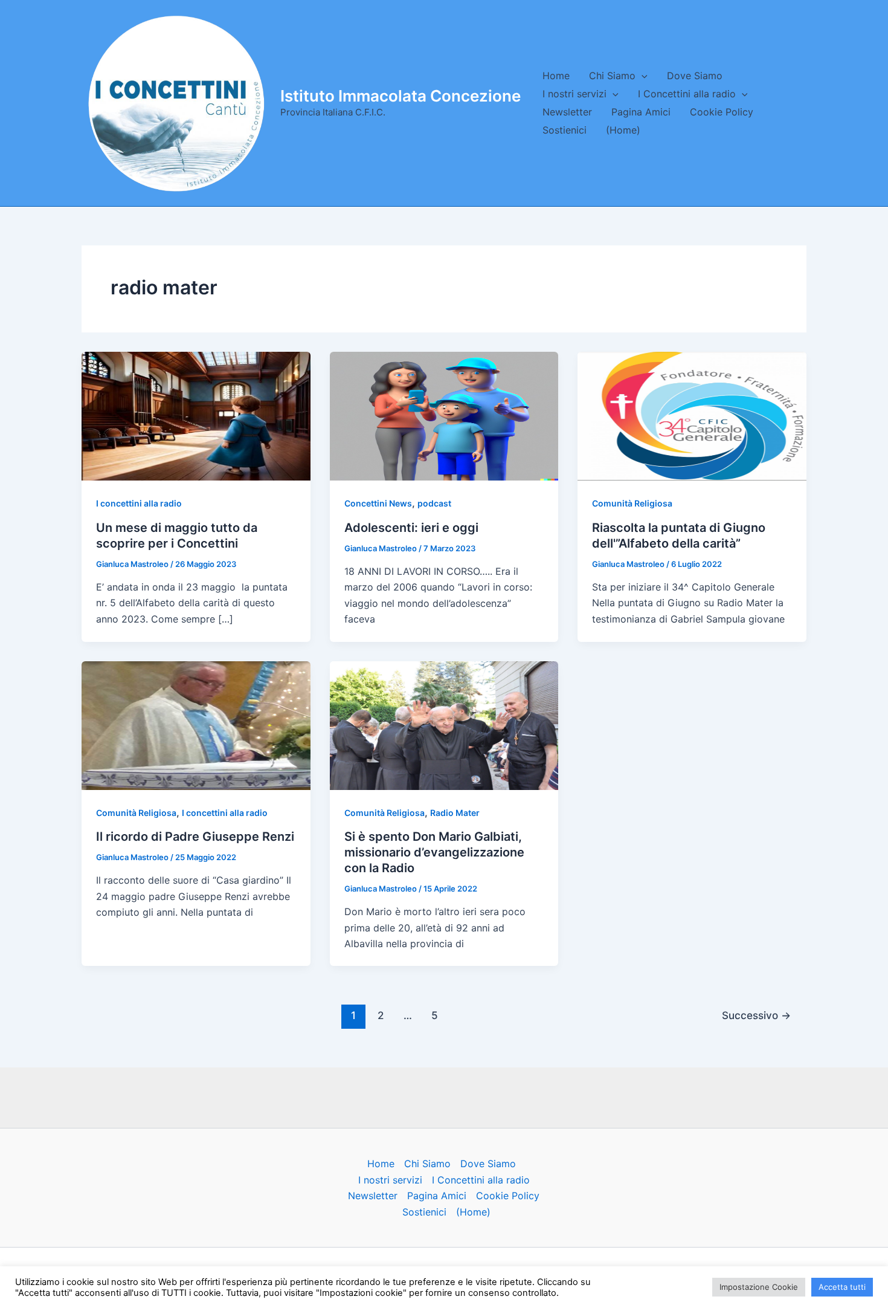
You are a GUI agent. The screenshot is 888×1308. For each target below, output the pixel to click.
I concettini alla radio (139, 503)
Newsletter (567, 112)
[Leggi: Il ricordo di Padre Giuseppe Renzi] (196, 725)
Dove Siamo (694, 76)
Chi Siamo (612, 76)
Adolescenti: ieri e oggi (411, 527)
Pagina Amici (641, 112)
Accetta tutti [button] (842, 1287)
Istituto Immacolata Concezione (400, 95)
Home (556, 76)
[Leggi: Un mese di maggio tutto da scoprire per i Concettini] (196, 415)
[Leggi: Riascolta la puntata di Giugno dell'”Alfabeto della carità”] (692, 415)
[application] (641, 75)
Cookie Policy (721, 112)
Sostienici (564, 130)
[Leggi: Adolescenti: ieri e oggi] (444, 415)
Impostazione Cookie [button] (758, 1287)
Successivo (756, 1015)
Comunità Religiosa (632, 503)
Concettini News (378, 503)
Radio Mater (455, 813)
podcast (434, 503)
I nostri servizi (574, 94)
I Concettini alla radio (687, 94)
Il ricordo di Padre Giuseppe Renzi (195, 836)
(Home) (623, 130)
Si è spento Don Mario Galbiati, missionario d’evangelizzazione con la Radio (434, 852)
